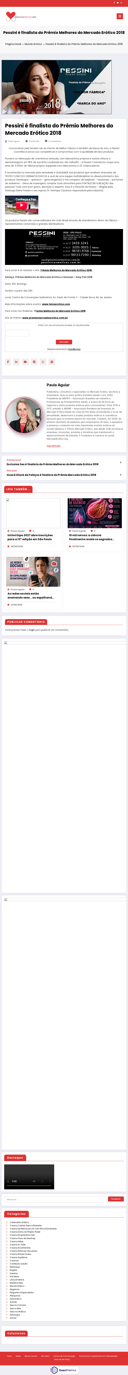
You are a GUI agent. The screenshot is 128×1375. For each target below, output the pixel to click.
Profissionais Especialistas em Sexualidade (98, 1356)
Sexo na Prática (18, 1311)
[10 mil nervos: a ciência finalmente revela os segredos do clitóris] (95, 513)
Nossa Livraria (31, 1356)
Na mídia (45, 1356)
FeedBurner (74, 349)
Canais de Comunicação (64, 1356)
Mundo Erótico (17, 1286)
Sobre (18, 1356)
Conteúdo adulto (19, 1263)
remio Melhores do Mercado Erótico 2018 (61, 311)
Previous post (14, 460)
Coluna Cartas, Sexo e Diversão (26, 1225)
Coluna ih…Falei (18, 1244)
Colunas (14, 1260)
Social (13, 1317)
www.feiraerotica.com (56, 304)
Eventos (14, 1273)
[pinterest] (34, 362)
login (32, 630)
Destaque (15, 1266)
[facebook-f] (114, 2)
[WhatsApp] (43, 362)
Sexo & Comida (18, 1305)
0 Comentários (54, 141)
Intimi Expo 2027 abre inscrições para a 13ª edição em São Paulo (30, 537)
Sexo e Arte (15, 1308)
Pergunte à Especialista (22, 1292)
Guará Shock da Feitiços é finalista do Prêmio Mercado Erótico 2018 (51, 475)
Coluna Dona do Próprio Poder (25, 1231)
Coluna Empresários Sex (22, 1235)
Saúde (13, 1302)
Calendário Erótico (19, 1222)
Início (9, 1356)
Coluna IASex (16, 1241)
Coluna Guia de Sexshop (22, 1238)
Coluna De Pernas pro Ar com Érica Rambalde (33, 1228)
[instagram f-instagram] (121, 2)
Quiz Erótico (16, 1298)
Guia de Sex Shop (62, 1359)
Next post (12, 471)
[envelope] (25, 362)
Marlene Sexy (16, 1282)
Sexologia (15, 1314)
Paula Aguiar (14, 141)
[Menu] (120, 16)
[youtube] (117, 2)
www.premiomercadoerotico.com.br (45, 317)
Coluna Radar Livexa (20, 1254)
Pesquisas (15, 1295)
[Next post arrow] (120, 475)
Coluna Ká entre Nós (20, 1247)
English (13, 1270)
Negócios (15, 1289)
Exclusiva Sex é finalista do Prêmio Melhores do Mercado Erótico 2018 (52, 464)
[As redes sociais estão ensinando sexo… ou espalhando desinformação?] (33, 571)
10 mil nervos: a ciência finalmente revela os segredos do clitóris (90, 537)
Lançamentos (17, 1279)
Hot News (14, 1276)
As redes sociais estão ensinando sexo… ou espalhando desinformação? (31, 596)
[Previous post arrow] (120, 463)
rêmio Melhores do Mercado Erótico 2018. (67, 270)
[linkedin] (16, 362)
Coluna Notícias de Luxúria (23, 1251)
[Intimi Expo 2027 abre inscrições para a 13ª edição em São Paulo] (33, 513)
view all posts (53, 446)
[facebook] (8, 362)
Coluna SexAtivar (18, 1257)
